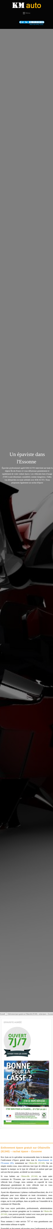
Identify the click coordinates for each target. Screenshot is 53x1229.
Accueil (2, 1014)
